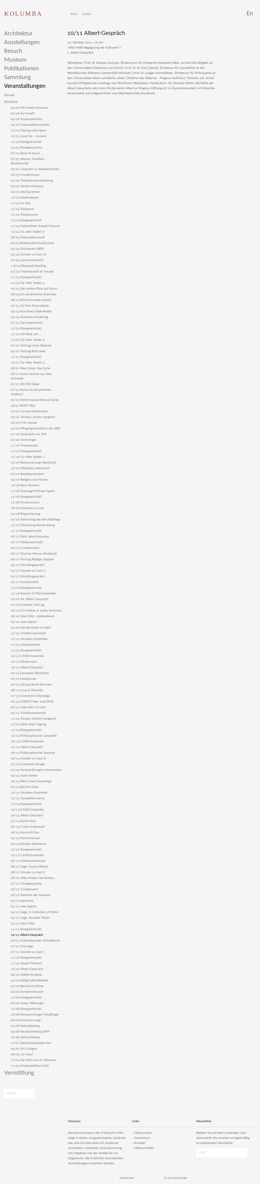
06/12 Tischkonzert (24, 889)
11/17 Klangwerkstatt (26, 531)
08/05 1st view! (22, 1054)
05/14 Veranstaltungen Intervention (36, 770)
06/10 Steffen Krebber (26, 975)
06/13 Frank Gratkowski (28, 827)
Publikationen (21, 69)
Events (86, 14)
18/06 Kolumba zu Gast (27, 508)
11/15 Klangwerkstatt (26, 650)
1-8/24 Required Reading (28, 266)
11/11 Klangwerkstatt (26, 929)
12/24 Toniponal (22, 209)
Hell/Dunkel (126, 1178)
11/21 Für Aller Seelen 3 (28, 362)
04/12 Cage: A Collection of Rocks (34, 912)
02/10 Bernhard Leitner (27, 986)
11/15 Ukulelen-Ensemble (29, 639)
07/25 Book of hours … (27, 153)
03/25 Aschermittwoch (27, 186)
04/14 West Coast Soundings (31, 781)
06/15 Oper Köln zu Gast (28, 707)
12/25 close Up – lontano (29, 136)
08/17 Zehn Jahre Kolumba (30, 536)
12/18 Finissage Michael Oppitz (33, 491)
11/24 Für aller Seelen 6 (27, 232)
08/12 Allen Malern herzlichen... (33, 878)
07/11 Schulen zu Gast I (27, 952)
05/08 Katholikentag (25, 1026)
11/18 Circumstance (25, 502)
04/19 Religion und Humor (30, 479)
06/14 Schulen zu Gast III (28, 758)
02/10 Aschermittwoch (27, 992)
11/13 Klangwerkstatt (26, 804)
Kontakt (139, 1143)
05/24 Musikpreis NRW (27, 249)
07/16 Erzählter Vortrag (27, 605)
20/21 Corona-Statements (29, 411)
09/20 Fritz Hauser (24, 423)
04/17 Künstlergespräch (28, 565)
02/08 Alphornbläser (25, 1037)
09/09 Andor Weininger (27, 1003)
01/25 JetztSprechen (25, 192)
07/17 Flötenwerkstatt (27, 542)
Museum (15, 60)
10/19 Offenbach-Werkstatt (30, 468)
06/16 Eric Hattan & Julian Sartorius (36, 610)
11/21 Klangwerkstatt (26, 357)
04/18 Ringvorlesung (25, 514)
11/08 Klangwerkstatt (26, 1009)
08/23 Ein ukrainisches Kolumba (33, 294)
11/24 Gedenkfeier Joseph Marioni (35, 226)
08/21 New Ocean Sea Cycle (30, 368)
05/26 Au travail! (23, 113)
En (250, 14)
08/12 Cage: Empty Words (29, 866)
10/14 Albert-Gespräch (27, 747)
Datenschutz (143, 1133)
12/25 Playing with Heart (28, 130)
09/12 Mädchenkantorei (28, 861)
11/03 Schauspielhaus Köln (30, 1066)
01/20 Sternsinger (23, 440)
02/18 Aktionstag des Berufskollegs (36, 519)
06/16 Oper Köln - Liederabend (32, 616)
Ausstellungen (22, 42)
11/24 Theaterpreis (24, 214)
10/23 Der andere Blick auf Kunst (34, 288)
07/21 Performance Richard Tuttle (35, 400)
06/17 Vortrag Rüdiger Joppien (32, 559)
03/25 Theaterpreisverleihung (32, 180)
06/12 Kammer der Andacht (30, 895)
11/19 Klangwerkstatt (26, 451)
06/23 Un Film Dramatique (30, 305)
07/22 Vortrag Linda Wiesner (31, 345)
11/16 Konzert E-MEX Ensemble (33, 593)
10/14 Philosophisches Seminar (33, 753)
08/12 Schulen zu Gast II (28, 872)
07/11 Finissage (22, 946)
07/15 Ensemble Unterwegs (30, 696)
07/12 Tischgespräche (26, 883)
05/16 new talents (24, 622)
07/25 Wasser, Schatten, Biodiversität (28, 161)
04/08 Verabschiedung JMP (30, 1031)
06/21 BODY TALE (23, 405)
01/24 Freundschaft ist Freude (32, 271)
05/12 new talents (24, 906)
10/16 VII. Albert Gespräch (29, 599)
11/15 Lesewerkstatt (25, 644)
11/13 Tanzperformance (28, 798)
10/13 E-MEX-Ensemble (27, 809)
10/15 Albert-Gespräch (27, 667)
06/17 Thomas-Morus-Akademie (34, 553)
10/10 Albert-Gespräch (27, 969)
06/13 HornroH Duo (25, 832)
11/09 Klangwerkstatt (26, 997)
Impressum (142, 1138)
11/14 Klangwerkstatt (26, 730)
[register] (251, 1152)
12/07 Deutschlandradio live (31, 1043)
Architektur (18, 34)
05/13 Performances (25, 838)
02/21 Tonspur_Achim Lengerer (33, 417)
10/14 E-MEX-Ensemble (27, 741)
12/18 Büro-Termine (25, 485)
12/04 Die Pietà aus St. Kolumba (33, 1060)
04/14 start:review (24, 775)
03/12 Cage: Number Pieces (30, 918)
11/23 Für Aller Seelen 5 (28, 283)
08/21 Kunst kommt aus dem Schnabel (31, 376)
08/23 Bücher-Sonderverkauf (31, 300)
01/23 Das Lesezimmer (27, 323)
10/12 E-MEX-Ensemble (27, 855)
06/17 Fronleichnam (25, 548)
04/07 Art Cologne (24, 1048)
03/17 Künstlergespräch (28, 576)
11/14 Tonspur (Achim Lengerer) (33, 718)
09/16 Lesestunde (23, 679)
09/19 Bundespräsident (27, 474)
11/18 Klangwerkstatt (26, 497)
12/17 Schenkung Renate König (33, 525)
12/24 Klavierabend (25, 197)
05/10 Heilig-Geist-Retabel (29, 980)
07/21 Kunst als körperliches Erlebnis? (31, 392)
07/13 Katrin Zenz (23, 821)
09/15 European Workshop (30, 673)
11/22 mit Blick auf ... (26, 334)
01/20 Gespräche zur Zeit (29, 434)
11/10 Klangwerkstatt (26, 957)
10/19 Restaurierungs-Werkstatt (33, 462)
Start (73, 14)
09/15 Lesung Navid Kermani (31, 684)
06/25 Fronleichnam (25, 175)
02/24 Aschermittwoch (27, 260)
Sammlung (17, 77)
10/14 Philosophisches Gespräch (34, 736)
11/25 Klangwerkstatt (26, 142)
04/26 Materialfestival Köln (30, 125)
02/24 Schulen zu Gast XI (28, 254)
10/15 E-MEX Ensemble (27, 656)
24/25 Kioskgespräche (26, 147)
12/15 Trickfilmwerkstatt (28, 633)
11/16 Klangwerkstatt (26, 588)
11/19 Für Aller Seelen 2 (28, 457)
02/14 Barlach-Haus (25, 787)
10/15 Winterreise (24, 662)
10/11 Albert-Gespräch (27, 935)
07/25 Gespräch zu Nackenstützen (35, 169)
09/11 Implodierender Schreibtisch (35, 940)
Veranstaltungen (25, 86)
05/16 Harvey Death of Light (31, 627)
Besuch (13, 51)
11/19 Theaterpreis (24, 445)
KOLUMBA (23, 13)
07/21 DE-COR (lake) (25, 384)
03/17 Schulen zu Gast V (28, 570)
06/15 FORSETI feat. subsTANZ (32, 701)
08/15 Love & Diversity (27, 690)
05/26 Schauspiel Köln (26, 119)
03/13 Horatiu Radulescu (28, 844)
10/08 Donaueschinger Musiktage (34, 1014)
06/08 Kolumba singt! (26, 1020)
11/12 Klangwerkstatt (26, 849)
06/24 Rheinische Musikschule (32, 243)
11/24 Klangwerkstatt (26, 220)
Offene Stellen (144, 1148)
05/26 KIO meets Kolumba (29, 108)
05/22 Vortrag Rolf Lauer (28, 351)
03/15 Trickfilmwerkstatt (28, 713)
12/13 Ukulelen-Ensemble (29, 792)
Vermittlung (19, 1073)
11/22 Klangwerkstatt (26, 328)
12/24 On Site (20, 203)
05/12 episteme (22, 901)
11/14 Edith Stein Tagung (28, 724)
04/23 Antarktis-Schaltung (29, 317)
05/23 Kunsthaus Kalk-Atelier (31, 311)
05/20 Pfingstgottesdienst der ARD (35, 428)
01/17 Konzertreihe (24, 582)
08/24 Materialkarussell (28, 237)
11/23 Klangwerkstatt (26, 277)
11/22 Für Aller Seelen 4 (28, 340)
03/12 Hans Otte (23, 923)
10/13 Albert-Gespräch (27, 815)
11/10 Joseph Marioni (26, 963)
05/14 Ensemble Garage (28, 764)
